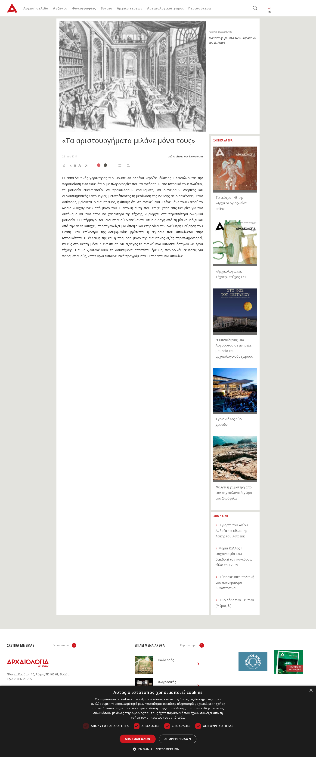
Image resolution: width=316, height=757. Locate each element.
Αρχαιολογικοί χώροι (165, 8)
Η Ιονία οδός (165, 660)
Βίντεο (106, 8)
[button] (158, 749)
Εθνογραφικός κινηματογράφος (168, 684)
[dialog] (158, 721)
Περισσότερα (199, 8)
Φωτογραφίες (84, 8)
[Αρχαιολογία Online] (12, 8)
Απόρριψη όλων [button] (177, 739)
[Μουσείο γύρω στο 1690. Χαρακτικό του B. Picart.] (132, 76)
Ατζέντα (60, 8)
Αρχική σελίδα (35, 8)
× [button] (311, 690)
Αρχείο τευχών (130, 8)
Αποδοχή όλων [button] (137, 739)
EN (269, 12)
